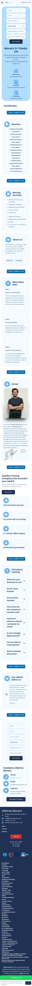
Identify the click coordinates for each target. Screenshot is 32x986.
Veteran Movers (16, 153)
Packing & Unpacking (16, 129)
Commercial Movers (16, 169)
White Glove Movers (16, 139)
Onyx (3, 876)
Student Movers (16, 155)
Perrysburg (5, 925)
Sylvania (4, 937)
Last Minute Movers (16, 134)
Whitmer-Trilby (6, 890)
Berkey (4, 896)
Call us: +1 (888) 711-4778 (16, 112)
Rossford (4, 932)
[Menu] (2, 2)
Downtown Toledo (7, 867)
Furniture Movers (16, 161)
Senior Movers (16, 142)
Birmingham (5, 863)
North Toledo (6, 872)
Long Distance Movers (16, 163)
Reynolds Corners (7, 883)
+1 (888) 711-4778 (26, 2)
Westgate (5, 888)
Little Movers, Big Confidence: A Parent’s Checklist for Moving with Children (14, 954)
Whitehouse (5, 952)
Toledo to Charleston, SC (9, 941)
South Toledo (6, 885)
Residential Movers (16, 145)
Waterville (5, 948)
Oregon (4, 923)
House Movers (16, 147)
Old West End (6, 874)
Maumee (4, 914)
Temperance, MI (7, 939)
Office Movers (16, 166)
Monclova (5, 917)
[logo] (9, 2)
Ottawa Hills (5, 877)
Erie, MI (4, 899)
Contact (4, 829)
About (4, 826)
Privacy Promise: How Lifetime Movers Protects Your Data (13, 961)
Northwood (5, 919)
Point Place (5, 881)
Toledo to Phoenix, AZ (8, 945)
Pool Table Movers (16, 171)
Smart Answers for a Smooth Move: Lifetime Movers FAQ (15, 957)
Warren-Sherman (7, 887)
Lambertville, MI (6, 906)
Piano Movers (16, 158)
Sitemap (4, 831)
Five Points (5, 868)
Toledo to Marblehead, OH (10, 943)
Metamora (5, 916)
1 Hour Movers (16, 137)
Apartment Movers (16, 150)
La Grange (5, 870)
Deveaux (4, 865)
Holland (4, 903)
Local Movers (16, 132)
